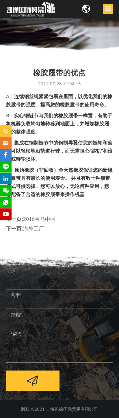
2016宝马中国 (39, 218)
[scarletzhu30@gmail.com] (6, 143)
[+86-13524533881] (6, 190)
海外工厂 (33, 228)
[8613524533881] (6, 202)
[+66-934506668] (6, 131)
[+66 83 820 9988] (6, 167)
